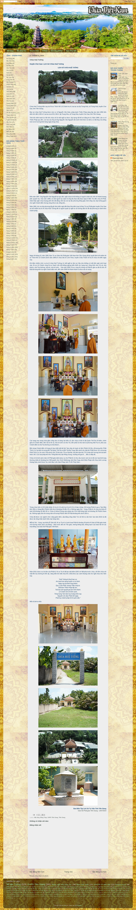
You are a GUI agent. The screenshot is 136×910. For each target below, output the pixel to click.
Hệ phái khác (34, 51)
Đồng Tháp (43, 817)
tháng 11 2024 (10, 191)
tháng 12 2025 (10, 160)
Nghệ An (8, 96)
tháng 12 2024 (10, 188)
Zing (121, 896)
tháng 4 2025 (10, 179)
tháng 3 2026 (10, 153)
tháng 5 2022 (10, 252)
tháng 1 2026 (10, 158)
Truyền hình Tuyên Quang (86, 896)
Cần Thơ (9, 68)
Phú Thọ (8, 101)
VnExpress (10, 887)
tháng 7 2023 (10, 223)
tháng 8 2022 (10, 247)
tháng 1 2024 (10, 209)
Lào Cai (8, 89)
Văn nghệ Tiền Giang (99, 896)
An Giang (9, 58)
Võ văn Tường (13, 884)
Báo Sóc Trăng (86, 892)
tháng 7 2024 (10, 198)
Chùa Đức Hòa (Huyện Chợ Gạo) (123, 106)
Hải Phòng (9, 82)
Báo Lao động (91, 887)
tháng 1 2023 (10, 235)
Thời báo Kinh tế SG (104, 887)
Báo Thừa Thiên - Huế (70, 890)
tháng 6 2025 (10, 174)
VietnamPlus (15, 894)
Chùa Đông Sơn (123, 138)
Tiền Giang (62, 817)
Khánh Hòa (9, 84)
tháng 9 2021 (10, 256)
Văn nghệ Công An (25, 894)
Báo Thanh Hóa (17, 890)
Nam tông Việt (71, 51)
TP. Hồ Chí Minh (11, 112)
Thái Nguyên (10, 117)
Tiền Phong (17, 888)
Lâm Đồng (9, 91)
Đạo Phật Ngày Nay (37, 894)
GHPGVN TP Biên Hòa (102, 884)
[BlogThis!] (39, 815)
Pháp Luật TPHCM (50, 892)
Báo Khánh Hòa (95, 894)
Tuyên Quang (10, 120)
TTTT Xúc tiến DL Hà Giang (29, 896)
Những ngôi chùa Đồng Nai (61, 884)
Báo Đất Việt (124, 894)
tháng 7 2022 (10, 249)
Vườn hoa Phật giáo (112, 896)
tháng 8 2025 (10, 169)
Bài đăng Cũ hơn (99, 872)
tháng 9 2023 (10, 219)
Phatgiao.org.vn (120, 884)
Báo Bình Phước (58, 894)
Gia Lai (8, 70)
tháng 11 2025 (10, 162)
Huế (7, 72)
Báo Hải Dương (117, 887)
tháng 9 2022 (10, 245)
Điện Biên (9, 127)
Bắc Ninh (9, 61)
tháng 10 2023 (10, 216)
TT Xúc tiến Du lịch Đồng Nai (65, 892)
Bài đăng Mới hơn (37, 872)
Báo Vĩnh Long (115, 894)
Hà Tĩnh (8, 77)
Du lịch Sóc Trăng (96, 892)
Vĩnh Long (9, 124)
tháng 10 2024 (10, 193)
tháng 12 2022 (10, 238)
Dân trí (77, 888)
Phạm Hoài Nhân (117, 158)
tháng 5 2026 (10, 150)
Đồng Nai (9, 134)
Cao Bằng (9, 63)
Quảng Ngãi (10, 103)
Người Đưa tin (107, 892)
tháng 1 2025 (10, 186)
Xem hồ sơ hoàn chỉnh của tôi (119, 160)
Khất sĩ (44, 51)
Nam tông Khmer (57, 51)
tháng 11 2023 (10, 214)
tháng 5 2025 (10, 176)
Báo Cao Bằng (68, 894)
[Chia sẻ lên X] (41, 815)
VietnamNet (50, 887)
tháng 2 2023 (10, 233)
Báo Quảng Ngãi (17, 892)
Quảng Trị (9, 108)
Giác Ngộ (58, 888)
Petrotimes (101, 890)
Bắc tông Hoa (21, 51)
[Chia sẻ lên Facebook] (42, 815)
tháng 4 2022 (10, 254)
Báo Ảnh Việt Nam (23, 887)
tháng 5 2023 (10, 226)
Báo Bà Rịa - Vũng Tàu (37, 888)
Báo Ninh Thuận (105, 894)
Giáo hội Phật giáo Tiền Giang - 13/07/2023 (92, 811)
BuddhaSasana (48, 894)
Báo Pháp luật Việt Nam (39, 890)
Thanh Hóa (9, 115)
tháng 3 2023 (10, 231)
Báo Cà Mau (77, 894)
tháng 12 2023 (10, 212)
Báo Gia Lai (86, 894)
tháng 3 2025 (10, 181)
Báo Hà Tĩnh (121, 888)
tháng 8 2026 (10, 146)
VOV (25, 888)
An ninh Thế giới (110, 890)
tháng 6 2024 (10, 200)
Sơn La (8, 110)
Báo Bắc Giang (121, 890)
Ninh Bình (9, 98)
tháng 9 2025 (10, 167)
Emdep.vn (9, 896)
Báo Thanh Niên (62, 887)
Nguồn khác (39, 892)
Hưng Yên (9, 79)
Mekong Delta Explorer (76, 887)
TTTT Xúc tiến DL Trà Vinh (44, 896)
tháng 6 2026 (10, 148)
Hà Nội (8, 75)
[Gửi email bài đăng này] (37, 815)
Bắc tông (10, 51)
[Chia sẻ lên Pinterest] (44, 815)
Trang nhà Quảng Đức (59, 896)
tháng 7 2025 (10, 172)
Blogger (79, 905)
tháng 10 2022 (10, 242)
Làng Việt (50, 890)
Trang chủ (68, 872)
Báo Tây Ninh (27, 890)
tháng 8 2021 (10, 259)
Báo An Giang (68, 888)
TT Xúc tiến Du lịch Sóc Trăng (108, 888)
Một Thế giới (17, 896)
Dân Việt (95, 888)
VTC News (78, 892)
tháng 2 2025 (10, 183)
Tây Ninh (9, 122)
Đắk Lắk (8, 131)
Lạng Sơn (9, 94)
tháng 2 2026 (10, 155)
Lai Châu (9, 86)
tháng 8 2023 (10, 221)
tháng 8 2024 (10, 195)
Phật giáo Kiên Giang (118, 892)
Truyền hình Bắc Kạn (72, 896)
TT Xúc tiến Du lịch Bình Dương (87, 890)
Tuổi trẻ (49, 888)
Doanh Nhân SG (86, 888)
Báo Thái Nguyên (29, 892)
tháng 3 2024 (10, 205)
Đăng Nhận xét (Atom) (41, 876)
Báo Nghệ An (58, 890)
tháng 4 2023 (10, 228)
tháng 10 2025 (10, 165)
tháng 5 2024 (10, 202)
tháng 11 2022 (10, 240)
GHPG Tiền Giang (53, 817)
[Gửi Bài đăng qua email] (33, 814)
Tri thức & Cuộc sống (38, 887)
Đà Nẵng (9, 129)
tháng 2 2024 (10, 207)
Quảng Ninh (10, 105)
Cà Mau (8, 65)
